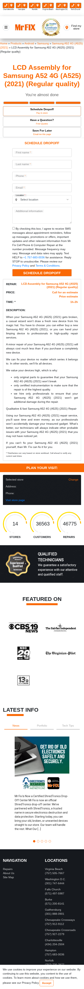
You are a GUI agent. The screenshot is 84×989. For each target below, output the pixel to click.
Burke (48, 899)
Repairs (8, 869)
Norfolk (49, 960)
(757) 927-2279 (54, 934)
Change (73, 479)
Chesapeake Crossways (60, 919)
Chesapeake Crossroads (60, 930)
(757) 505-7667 (54, 873)
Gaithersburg (53, 909)
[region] (42, 568)
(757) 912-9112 (54, 923)
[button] (42, 787)
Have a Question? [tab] (42, 121)
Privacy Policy (20, 265)
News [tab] (16, 725)
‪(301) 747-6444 (54, 883)
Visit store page (15, 500)
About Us (8, 873)
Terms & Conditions (48, 265)
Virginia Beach (54, 869)
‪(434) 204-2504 (54, 944)
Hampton (50, 950)
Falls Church (53, 889)
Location (20, 195)
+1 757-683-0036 (34, 257)
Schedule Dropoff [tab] (42, 111)
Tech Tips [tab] (68, 725)
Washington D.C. (55, 879)
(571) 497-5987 (54, 893)
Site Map (8, 877)
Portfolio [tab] (42, 725)
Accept (46, 983)
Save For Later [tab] (42, 132)
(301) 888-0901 (54, 913)
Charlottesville (53, 940)
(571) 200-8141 (54, 903)
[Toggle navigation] (6, 27)
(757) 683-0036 (54, 954)
